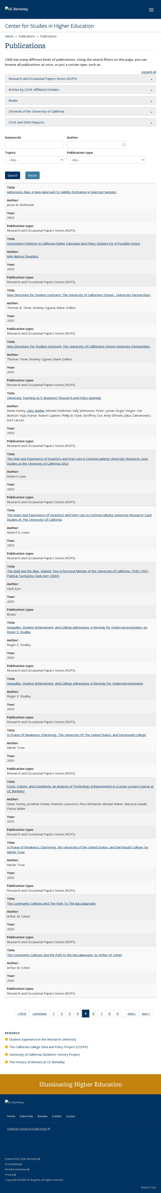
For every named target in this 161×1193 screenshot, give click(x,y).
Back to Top (148, 1187)
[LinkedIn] (17, 1109)
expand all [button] (149, 72)
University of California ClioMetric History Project (44, 1054)
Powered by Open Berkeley (22, 1159)
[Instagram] (33, 1109)
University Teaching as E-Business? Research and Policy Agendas (54, 398)
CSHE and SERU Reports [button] (26, 122)
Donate (42, 1116)
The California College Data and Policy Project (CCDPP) (48, 1047)
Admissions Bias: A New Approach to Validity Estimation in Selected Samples (61, 192)
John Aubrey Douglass (22, 256)
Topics (10, 152)
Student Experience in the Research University (42, 1039)
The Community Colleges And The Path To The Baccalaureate (51, 903)
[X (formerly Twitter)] (8, 1109)
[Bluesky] (41, 1109)
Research (12, 1033)
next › (133, 1014)
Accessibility (13, 1164)
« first (23, 1014)
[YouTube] (25, 1109)
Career (70, 1116)
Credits (56, 1116)
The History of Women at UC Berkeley (37, 1062)
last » (147, 1014)
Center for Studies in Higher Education (49, 26)
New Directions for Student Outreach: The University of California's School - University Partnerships (78, 295)
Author (72, 137)
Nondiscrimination (17, 1169)
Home (9, 36)
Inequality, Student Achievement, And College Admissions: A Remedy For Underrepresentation (75, 683)
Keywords (13, 137)
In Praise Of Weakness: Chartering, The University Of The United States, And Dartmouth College (76, 735)
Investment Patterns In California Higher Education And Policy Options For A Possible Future (73, 243)
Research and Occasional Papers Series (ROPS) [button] (43, 78)
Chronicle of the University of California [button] (36, 111)
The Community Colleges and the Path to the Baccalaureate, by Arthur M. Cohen (64, 955)
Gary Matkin (35, 410)
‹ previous (40, 1014)
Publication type (80, 152)
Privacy (10, 1174)
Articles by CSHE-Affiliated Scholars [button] (34, 89)
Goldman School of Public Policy (28, 1129)
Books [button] (13, 100)
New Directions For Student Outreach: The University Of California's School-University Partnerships (78, 346)
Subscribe (26, 1116)
